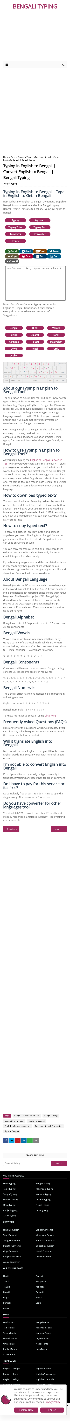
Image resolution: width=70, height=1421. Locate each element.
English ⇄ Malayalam (46, 1373)
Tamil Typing (9, 1188)
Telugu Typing (10, 1194)
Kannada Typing (43, 1194)
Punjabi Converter (12, 1256)
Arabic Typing (9, 1215)
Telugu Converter (11, 1240)
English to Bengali (36, 1120)
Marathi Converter (12, 1245)
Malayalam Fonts (44, 1327)
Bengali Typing (10, 183)
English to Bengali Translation (48, 1126)
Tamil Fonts (8, 1327)
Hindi (35, 327)
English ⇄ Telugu (11, 1379)
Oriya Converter (11, 1251)
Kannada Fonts (43, 1333)
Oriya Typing (9, 1204)
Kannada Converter (45, 1240)
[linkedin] (24, 1140)
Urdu (56, 348)
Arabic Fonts (9, 1354)
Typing (15, 220)
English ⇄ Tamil (10, 1373)
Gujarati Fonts (42, 1338)
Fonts (15, 241)
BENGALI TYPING (35, 6)
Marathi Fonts (10, 1338)
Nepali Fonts (42, 1343)
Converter (39, 234)
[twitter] (11, 1140)
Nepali (35, 348)
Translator (15, 234)
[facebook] (5, 1140)
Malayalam (56, 341)
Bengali (14, 327)
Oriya (14, 348)
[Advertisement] (31, 37)
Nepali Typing (42, 1204)
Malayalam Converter (46, 1235)
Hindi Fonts (8, 1322)
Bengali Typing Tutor (14, 1120)
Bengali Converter (44, 1229)
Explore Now (26, 1409)
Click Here (50, 715)
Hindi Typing (9, 1183)
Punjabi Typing (10, 1210)
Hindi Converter (11, 1229)
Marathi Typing (10, 1199)
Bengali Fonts (42, 1322)
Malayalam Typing (44, 1188)
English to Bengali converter (17, 1126)
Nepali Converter (44, 1251)
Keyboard (40, 220)
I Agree (52, 1409)
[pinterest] (18, 1140)
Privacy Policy (52, 1401)
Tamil (56, 334)
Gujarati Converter (45, 1245)
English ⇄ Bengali (11, 1368)
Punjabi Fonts (10, 1349)
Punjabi (14, 334)
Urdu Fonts (41, 1349)
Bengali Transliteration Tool (26, 1115)
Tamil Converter (11, 1235)
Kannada (14, 341)
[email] (36, 1140)
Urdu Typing (42, 1210)
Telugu (35, 341)
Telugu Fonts (9, 1333)
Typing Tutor (15, 227)
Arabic (13, 355)
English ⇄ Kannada (45, 1379)
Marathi (56, 327)
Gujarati (35, 334)
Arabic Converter (11, 1261)
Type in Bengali (18, 157)
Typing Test (40, 227)
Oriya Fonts (8, 1343)
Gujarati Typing (43, 1199)
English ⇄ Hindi (43, 1368)
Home (6, 157)
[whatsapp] (30, 1140)
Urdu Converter (43, 1256)
